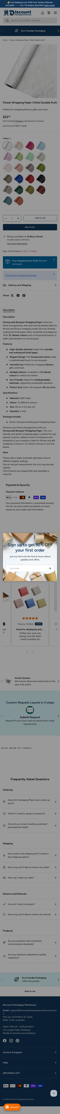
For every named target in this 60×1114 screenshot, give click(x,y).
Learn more (49, 5)
